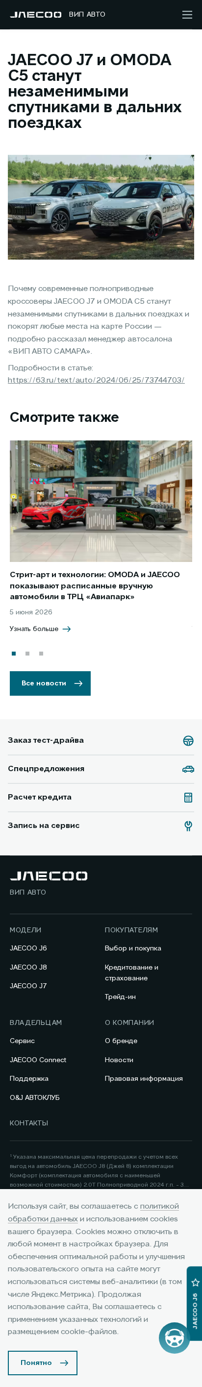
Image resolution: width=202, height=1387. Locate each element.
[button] (14, 654)
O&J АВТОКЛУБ (35, 1098)
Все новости (44, 683)
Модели (26, 930)
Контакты (29, 1123)
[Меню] (187, 14)
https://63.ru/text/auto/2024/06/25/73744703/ (96, 381)
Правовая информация (144, 1078)
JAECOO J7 (28, 986)
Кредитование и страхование (131, 973)
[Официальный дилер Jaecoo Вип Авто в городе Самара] (35, 15)
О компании (129, 1023)
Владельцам (36, 1023)
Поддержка (29, 1078)
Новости (119, 1060)
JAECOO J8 (28, 967)
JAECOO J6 (28, 948)
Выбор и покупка (133, 948)
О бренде (121, 1041)
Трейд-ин (120, 997)
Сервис (22, 1041)
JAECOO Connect (38, 1060)
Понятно (36, 1363)
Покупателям (131, 930)
